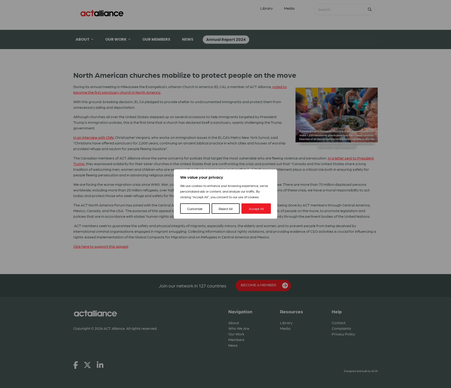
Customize (194, 208)
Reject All (226, 208)
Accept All (256, 208)
